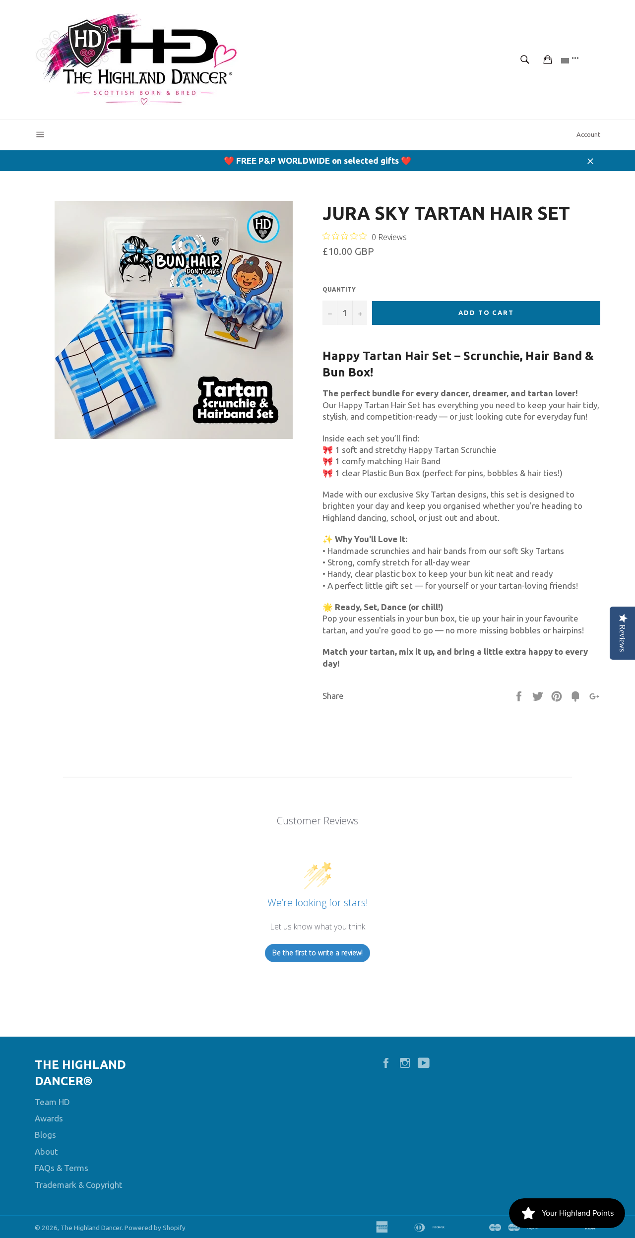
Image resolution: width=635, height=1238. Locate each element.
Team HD (52, 1102)
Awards (49, 1118)
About (46, 1151)
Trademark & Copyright (79, 1184)
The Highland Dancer (91, 1228)
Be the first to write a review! (317, 952)
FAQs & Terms (61, 1168)
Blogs (45, 1134)
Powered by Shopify (155, 1228)
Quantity (339, 289)
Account (588, 134)
